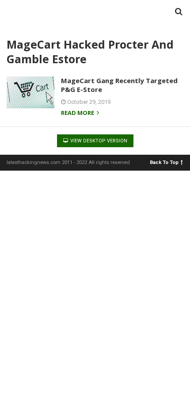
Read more (78, 113)
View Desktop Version (98, 141)
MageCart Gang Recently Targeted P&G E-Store (119, 85)
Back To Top (164, 162)
